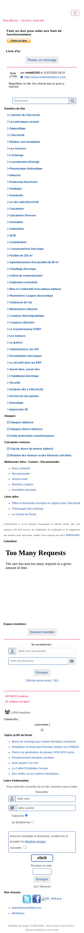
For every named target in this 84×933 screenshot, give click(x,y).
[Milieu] (22, 4)
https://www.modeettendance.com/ (45, 77)
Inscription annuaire (24, 489)
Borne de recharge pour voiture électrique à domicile (44, 741)
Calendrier (41, 541)
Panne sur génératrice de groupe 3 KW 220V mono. (43, 752)
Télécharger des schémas (27, 508)
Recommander (21, 473)
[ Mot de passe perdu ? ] (42, 680)
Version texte (20, 479)
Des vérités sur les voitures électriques (35, 773)
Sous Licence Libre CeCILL (60, 926)
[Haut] (9, 4)
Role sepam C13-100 (25, 763)
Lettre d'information (41, 781)
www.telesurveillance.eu (26, 907)
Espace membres (41, 624)
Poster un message (42, 60)
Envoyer (42, 672)
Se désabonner (21, 822)
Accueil (26, 20)
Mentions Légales (23, 484)
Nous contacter (21, 468)
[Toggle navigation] (75, 13)
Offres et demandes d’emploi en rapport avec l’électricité (46, 503)
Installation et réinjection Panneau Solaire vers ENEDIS (45, 747)
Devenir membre (42, 632)
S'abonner (18, 815)
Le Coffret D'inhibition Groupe (30, 768)
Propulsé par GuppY (19, 926)
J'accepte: (17, 847)
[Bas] (36, 4)
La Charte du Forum (24, 514)
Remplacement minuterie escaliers (33, 757)
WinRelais (18, 913)
